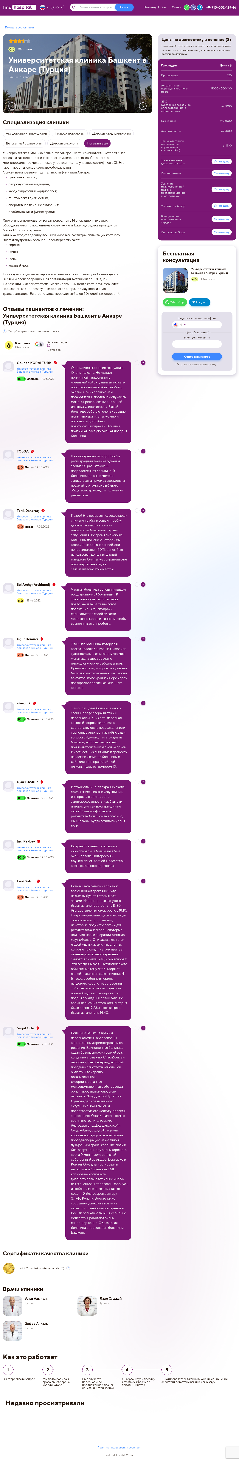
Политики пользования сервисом (119, 1447)
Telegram (201, 302)
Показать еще (97, 143)
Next (143, 106)
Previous (12, 106)
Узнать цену (221, 161)
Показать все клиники (19, 27)
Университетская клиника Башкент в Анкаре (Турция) (35, 370)
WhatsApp (177, 302)
